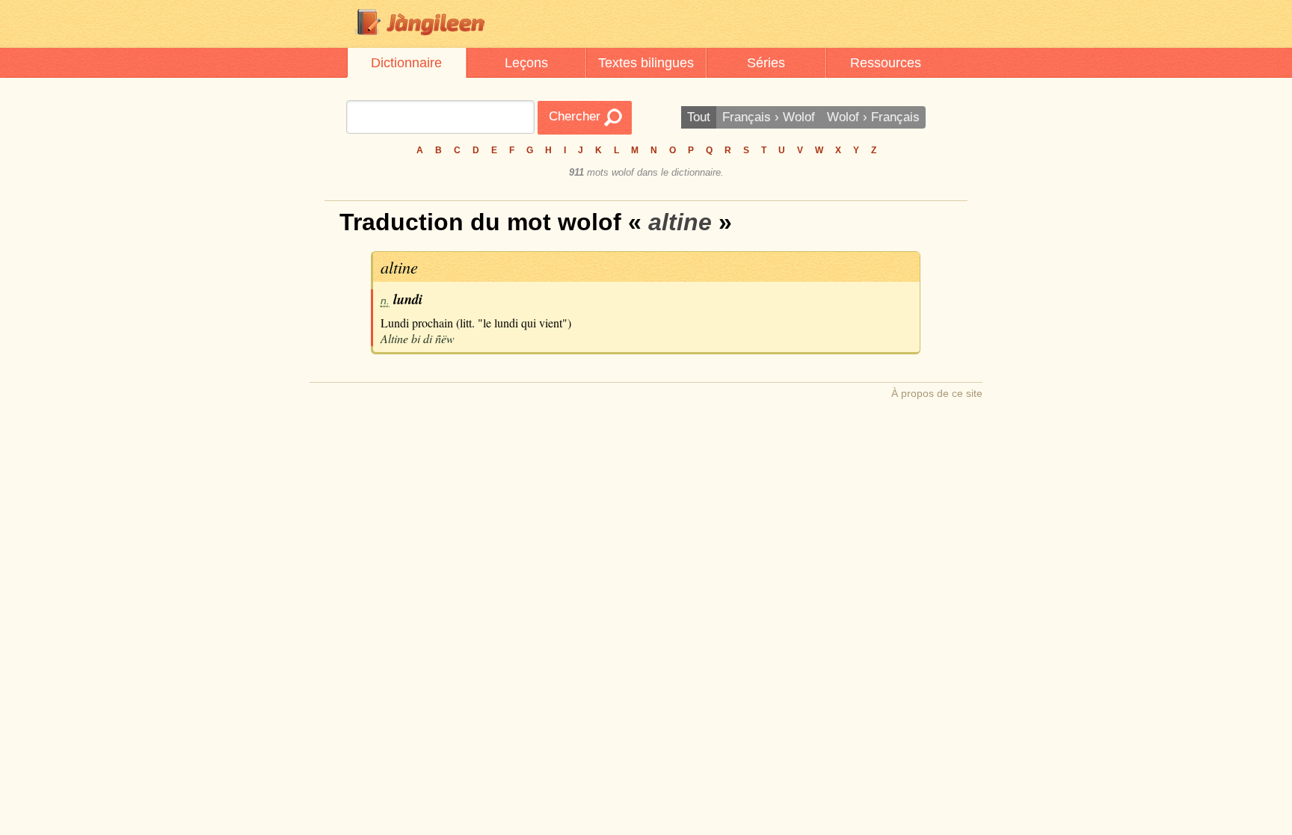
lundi (407, 299)
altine (399, 267)
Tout (698, 117)
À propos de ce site (936, 393)
